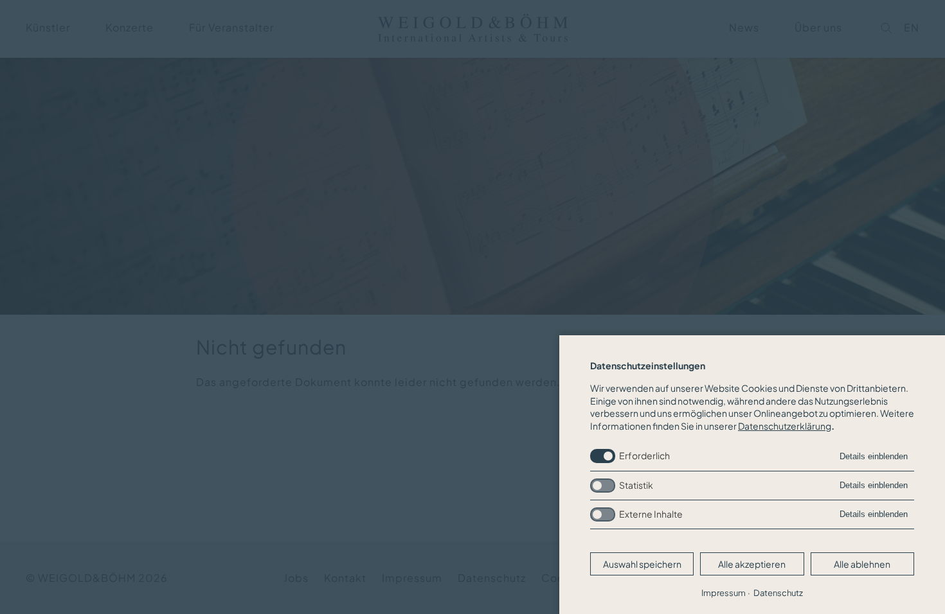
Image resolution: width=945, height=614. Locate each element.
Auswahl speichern (642, 564)
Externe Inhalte (651, 514)
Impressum (723, 593)
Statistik (636, 485)
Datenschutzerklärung (784, 426)
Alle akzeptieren (752, 564)
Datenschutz (778, 593)
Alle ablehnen (862, 564)
